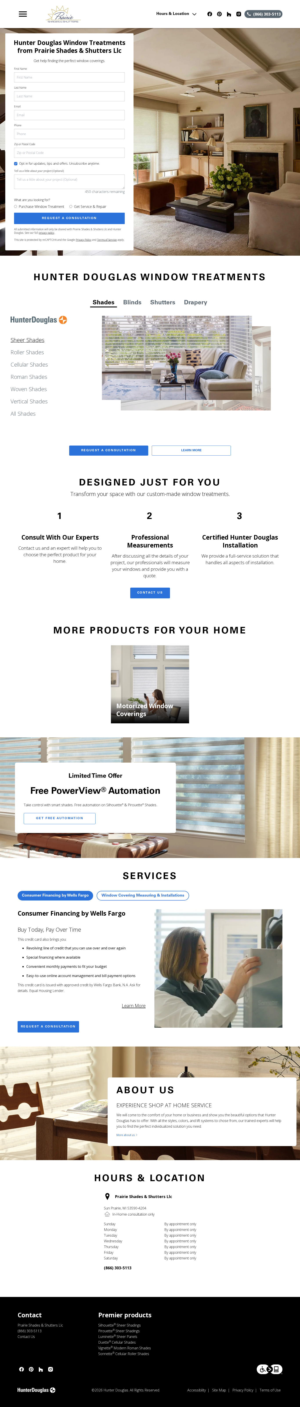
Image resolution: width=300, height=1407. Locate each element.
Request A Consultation (108, 450)
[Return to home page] (98, 14)
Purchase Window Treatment (41, 206)
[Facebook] (210, 14)
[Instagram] (239, 14)
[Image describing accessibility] (269, 1369)
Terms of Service (107, 240)
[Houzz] (229, 14)
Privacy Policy (83, 240)
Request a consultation (48, 1026)
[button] (23, 14)
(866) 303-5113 (117, 1267)
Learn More (191, 450)
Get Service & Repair (90, 206)
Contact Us (150, 592)
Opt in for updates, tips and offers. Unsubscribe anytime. (59, 163)
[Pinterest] (219, 14)
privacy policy (46, 233)
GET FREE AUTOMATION (59, 818)
